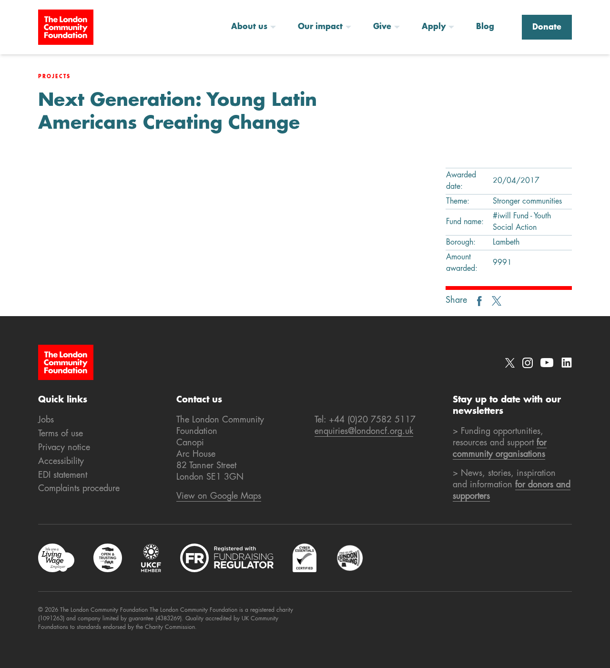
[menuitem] (257, 27)
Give (382, 27)
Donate (546, 27)
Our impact (320, 27)
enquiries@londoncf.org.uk (364, 431)
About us (249, 27)
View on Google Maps (218, 496)
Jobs (46, 420)
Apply (434, 27)
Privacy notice (64, 447)
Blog (485, 27)
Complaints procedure (79, 488)
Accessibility (61, 461)
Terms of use (60, 434)
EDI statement (62, 475)
